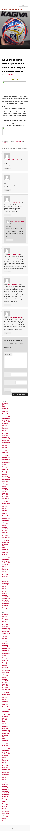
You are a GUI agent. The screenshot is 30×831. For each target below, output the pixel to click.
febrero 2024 (5, 454)
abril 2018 (4, 571)
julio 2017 (4, 586)
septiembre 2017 (6, 583)
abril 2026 (4, 410)
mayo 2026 (5, 408)
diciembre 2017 (6, 578)
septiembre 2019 (6, 542)
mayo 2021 (5, 510)
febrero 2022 (5, 495)
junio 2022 (4, 488)
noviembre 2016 (6, 600)
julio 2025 (4, 425)
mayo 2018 (5, 569)
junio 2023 (4, 467)
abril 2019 (4, 551)
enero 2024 (5, 456)
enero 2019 (5, 556)
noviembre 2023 (6, 459)
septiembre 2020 (6, 522)
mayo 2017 (5, 590)
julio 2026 (4, 405)
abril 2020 (4, 530)
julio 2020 (4, 525)
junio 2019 (4, 547)
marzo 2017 (5, 593)
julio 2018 (4, 566)
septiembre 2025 (6, 422)
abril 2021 (4, 512)
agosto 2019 (5, 544)
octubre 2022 (5, 481)
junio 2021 (4, 508)
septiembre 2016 (6, 603)
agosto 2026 (5, 403)
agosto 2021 (5, 505)
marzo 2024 (5, 452)
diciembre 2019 (6, 537)
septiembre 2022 (6, 483)
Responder (8, 168)
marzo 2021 (5, 513)
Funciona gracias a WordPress (15, 828)
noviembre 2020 (6, 520)
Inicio (4, 47)
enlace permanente (16, 142)
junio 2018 (4, 568)
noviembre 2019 (6, 539)
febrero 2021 (5, 515)
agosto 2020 (5, 523)
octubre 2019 (5, 540)
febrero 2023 (5, 474)
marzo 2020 (5, 532)
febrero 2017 (5, 595)
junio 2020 (4, 527)
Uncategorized (19, 141)
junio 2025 (4, 427)
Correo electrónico (10, 382)
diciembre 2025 (6, 417)
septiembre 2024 (6, 442)
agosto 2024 (5, 444)
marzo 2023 (5, 473)
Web (6, 390)
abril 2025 (4, 430)
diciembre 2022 (6, 478)
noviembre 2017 (6, 580)
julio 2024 (4, 445)
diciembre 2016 (6, 598)
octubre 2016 (5, 602)
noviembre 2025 (6, 418)
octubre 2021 (5, 501)
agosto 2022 (5, 484)
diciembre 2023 (6, 457)
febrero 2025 (5, 433)
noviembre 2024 (6, 439)
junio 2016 (4, 608)
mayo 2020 (5, 529)
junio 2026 (4, 406)
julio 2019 (4, 546)
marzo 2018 (5, 573)
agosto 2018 (5, 564)
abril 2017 (4, 591)
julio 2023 (4, 466)
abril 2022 (4, 491)
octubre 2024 (5, 440)
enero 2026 (5, 415)
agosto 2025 (5, 423)
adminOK (4, 142)
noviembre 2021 (6, 500)
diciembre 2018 (6, 557)
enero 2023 (5, 476)
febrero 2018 (5, 574)
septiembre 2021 (6, 503)
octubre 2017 (5, 581)
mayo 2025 (5, 428)
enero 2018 (5, 576)
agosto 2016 (5, 605)
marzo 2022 (5, 493)
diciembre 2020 (6, 518)
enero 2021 (5, 517)
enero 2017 (5, 597)
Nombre (7, 374)
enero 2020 (5, 535)
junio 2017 (4, 588)
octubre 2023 (5, 461)
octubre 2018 (5, 561)
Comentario (8, 354)
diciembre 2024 (6, 437)
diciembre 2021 (6, 498)
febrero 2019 (5, 554)
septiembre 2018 (6, 563)
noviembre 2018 (6, 559)
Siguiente (25, 52)
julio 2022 (4, 486)
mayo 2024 (5, 449)
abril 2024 (4, 450)
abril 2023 (4, 471)
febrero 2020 (5, 534)
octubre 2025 (5, 420)
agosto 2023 (5, 464)
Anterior (4, 52)
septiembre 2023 (6, 462)
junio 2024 (4, 447)
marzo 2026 (5, 411)
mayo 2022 (5, 490)
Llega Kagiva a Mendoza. (13, 9)
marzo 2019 (5, 552)
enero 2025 (5, 435)
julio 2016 (4, 607)
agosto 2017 (5, 585)
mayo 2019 (5, 549)
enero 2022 (5, 496)
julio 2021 (4, 506)
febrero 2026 (5, 413)
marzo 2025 (5, 432)
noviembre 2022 (6, 479)
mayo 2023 (5, 469)
